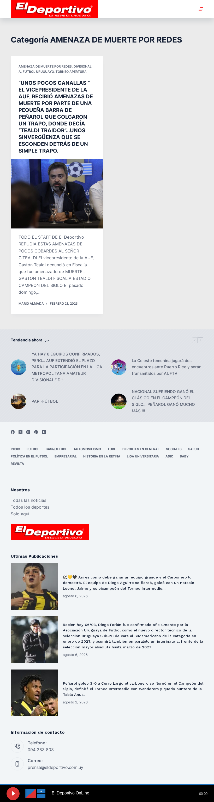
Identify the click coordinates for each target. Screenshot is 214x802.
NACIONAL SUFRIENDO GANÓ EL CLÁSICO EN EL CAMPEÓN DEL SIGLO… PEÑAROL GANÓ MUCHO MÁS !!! (163, 401)
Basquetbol (56, 449)
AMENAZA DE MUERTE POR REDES (45, 66)
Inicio (15, 449)
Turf (112, 449)
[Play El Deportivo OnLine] (13, 793)
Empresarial (66, 456)
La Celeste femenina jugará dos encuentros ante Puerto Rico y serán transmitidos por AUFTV (166, 367)
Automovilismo (87, 449)
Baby (184, 456)
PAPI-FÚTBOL (45, 401)
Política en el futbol (29, 456)
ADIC (169, 456)
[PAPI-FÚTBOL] (18, 401)
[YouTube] (44, 432)
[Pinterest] (36, 432)
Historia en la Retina (101, 456)
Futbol (33, 449)
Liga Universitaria (143, 456)
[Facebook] (13, 432)
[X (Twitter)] (20, 432)
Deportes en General (140, 449)
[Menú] (201, 9)
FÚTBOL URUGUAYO (38, 72)
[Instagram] (28, 432)
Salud (193, 449)
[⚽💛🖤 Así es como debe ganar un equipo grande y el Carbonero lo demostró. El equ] (34, 586)
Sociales (174, 449)
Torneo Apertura (71, 72)
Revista (17, 464)
